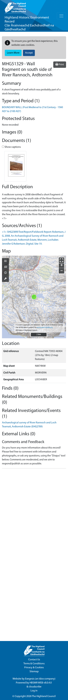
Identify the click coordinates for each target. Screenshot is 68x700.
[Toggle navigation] (61, 16)
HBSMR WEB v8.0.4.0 (41, 682)
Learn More (13, 53)
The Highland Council (44, 696)
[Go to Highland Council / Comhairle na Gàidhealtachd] (15, 6)
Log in (34, 690)
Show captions (12, 147)
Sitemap (34, 671)
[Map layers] (5, 261)
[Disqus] (34, 512)
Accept (29, 53)
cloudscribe (35, 686)
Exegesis (29, 679)
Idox (41, 679)
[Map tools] (5, 279)
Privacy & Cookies (34, 667)
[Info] (5, 273)
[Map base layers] (5, 267)
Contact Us (34, 659)
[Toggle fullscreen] (61, 260)
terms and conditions (45, 328)
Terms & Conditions (34, 663)
